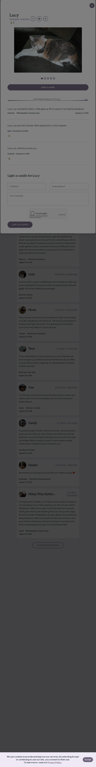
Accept (87, 760)
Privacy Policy (54, 762)
